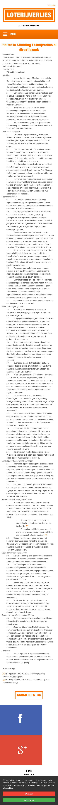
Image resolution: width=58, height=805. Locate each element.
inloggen (51, 5)
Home (29, 771)
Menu (13, 34)
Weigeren (29, 794)
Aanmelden (26, 695)
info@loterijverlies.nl (29, 26)
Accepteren (29, 800)
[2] (46, 535)
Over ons (29, 774)
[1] (4, 674)
